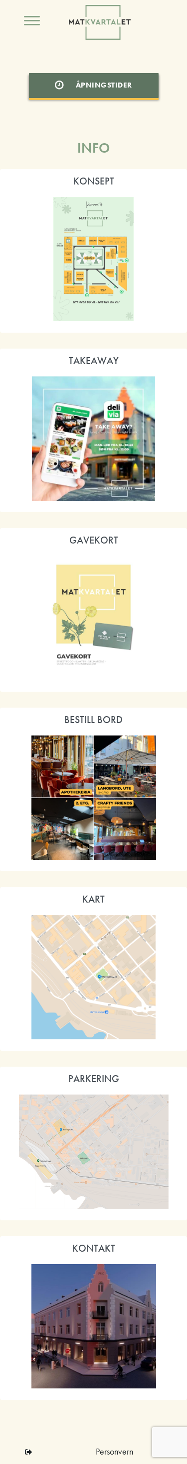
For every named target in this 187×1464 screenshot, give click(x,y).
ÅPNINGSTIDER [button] (104, 85)
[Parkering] (93, 1152)
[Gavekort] (93, 618)
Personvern (114, 1451)
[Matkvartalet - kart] (93, 977)
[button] (28, 1452)
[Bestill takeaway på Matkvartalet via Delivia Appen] (93, 438)
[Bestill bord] (93, 797)
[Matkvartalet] (93, 259)
